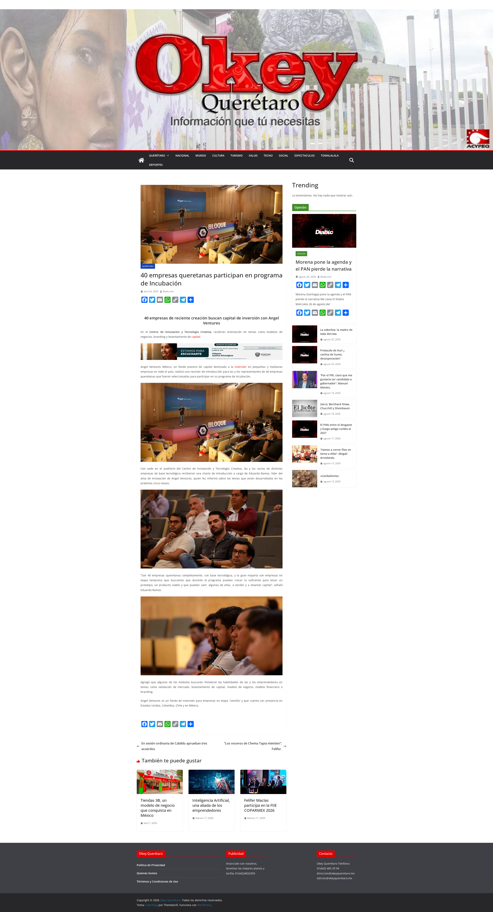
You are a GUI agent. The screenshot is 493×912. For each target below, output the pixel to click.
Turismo (237, 155)
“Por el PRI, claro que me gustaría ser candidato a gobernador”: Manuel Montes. (336, 381)
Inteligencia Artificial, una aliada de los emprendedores (211, 805)
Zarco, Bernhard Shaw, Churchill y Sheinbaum (335, 406)
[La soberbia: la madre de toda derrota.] (304, 334)
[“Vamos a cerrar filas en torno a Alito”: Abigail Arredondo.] (304, 456)
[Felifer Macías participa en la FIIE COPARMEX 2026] (263, 772)
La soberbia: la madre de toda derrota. (336, 332)
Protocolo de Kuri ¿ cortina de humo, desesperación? (332, 354)
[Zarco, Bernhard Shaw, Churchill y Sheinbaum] (304, 409)
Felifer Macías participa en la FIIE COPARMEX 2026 (260, 805)
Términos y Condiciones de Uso (157, 881)
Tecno (268, 155)
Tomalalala (330, 155)
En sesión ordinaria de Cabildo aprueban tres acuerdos (174, 746)
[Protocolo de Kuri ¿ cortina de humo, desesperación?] (304, 357)
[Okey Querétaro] (246, 12)
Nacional (182, 155)
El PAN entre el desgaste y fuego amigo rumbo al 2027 (336, 429)
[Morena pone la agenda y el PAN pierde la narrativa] (324, 231)
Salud (253, 155)
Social (283, 155)
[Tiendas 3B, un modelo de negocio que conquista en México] (160, 772)
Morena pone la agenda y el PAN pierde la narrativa (324, 265)
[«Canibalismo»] (304, 478)
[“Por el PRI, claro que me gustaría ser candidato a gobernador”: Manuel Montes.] (304, 384)
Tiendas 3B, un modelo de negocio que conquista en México (158, 808)
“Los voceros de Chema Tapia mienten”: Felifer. (253, 746)
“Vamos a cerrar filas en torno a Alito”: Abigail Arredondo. (335, 454)
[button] (167, 155)
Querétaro (157, 155)
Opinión (301, 253)
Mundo (200, 155)
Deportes (156, 165)
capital (196, 337)
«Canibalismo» (329, 476)
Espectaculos (304, 155)
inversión (241, 367)
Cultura (218, 155)
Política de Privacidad (151, 865)
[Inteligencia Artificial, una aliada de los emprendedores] (212, 772)
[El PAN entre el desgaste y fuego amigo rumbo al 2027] (304, 431)
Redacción (168, 291)
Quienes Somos (147, 873)
